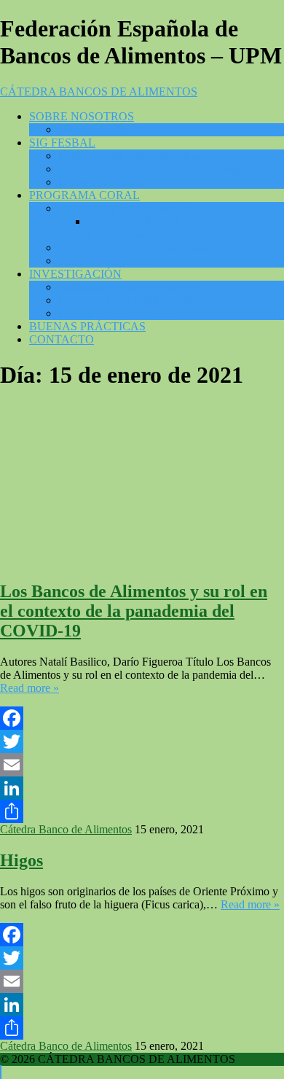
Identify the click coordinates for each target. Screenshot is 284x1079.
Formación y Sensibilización (123, 208)
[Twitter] (142, 741)
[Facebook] (142, 718)
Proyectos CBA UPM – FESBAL (136, 300)
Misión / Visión (93, 129)
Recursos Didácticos (105, 260)
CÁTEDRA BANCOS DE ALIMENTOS (98, 91)
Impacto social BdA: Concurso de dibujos (154, 169)
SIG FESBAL (62, 142)
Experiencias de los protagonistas (134, 247)
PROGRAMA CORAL (84, 195)
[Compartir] (142, 811)
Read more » (29, 688)
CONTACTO (61, 339)
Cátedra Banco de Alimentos (66, 829)
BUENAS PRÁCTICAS (87, 326)
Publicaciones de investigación (128, 287)
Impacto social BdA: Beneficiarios (137, 155)
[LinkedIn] (142, 788)
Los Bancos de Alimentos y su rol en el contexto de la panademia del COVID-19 (133, 611)
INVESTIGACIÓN (75, 274)
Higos (21, 860)
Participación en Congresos (121, 313)
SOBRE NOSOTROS (81, 116)
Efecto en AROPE (100, 182)
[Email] (142, 764)
